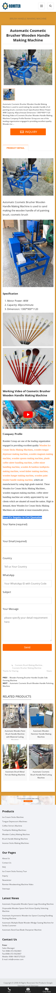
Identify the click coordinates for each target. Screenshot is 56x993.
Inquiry (5, 876)
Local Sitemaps (32, 985)
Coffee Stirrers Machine (12, 826)
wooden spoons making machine (27, 458)
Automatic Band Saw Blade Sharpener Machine (22, 930)
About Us (6, 858)
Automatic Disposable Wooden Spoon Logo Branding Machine (28, 904)
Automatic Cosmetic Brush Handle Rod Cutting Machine (41, 774)
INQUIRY (31, 132)
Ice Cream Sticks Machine (13, 817)
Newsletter (6, 880)
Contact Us (6, 862)
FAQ (4, 867)
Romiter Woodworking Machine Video (17, 884)
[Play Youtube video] (28, 414)
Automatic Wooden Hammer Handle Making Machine (41, 734)
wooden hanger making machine (18, 475)
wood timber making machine (33, 471)
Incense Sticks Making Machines (15, 843)
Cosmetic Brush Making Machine (28, 665)
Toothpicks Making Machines (14, 830)
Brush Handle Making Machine (28, 18)
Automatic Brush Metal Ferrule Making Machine (15, 773)
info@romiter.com (15, 959)
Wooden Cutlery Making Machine (16, 834)
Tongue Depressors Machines (14, 821)
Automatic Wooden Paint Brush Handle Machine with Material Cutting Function (15, 734)
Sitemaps (6, 888)
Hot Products (40, 983)
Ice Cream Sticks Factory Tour (14, 871)
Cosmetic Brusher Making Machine (26, 668)
